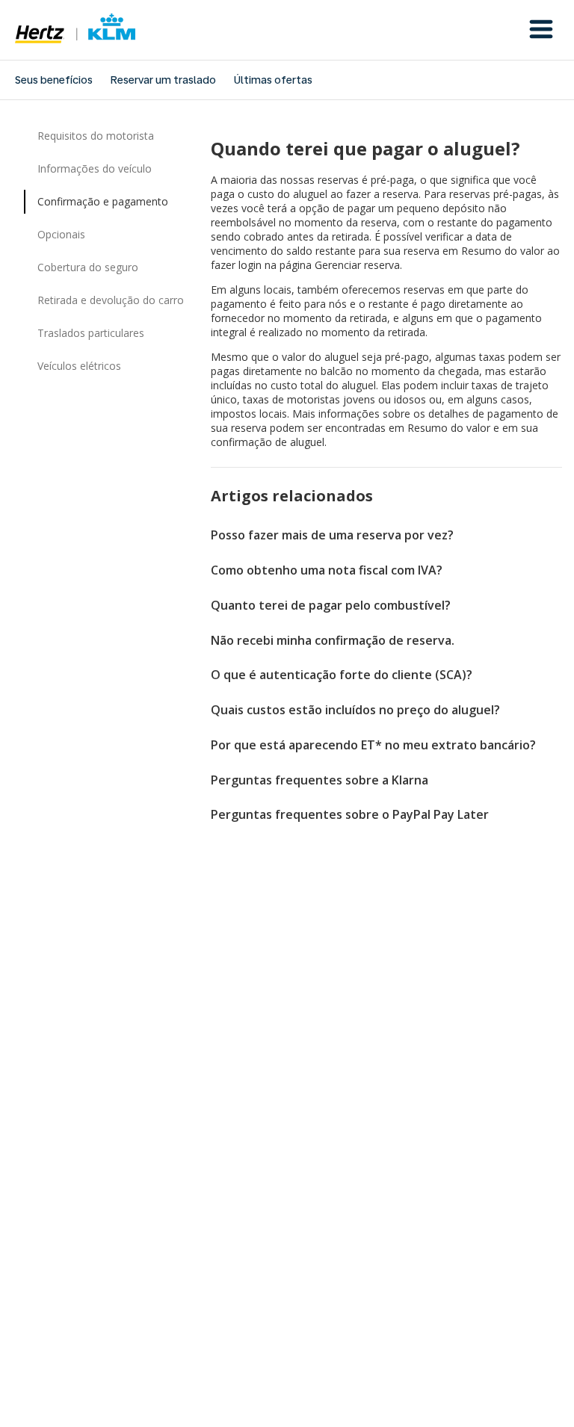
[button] (541, 30)
